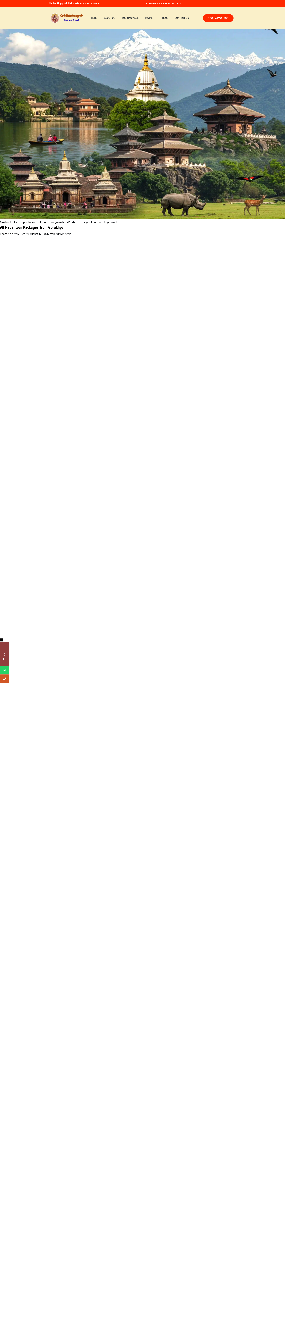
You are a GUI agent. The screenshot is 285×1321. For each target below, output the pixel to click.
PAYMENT (150, 17)
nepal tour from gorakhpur (50, 222)
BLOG (165, 17)
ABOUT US (109, 17)
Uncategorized (107, 222)
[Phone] (4, 678)
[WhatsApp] (4, 670)
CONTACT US (182, 17)
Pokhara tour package (82, 222)
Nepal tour (26, 222)
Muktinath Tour (10, 222)
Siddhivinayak (62, 234)
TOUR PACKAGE (130, 17)
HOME (94, 17)
